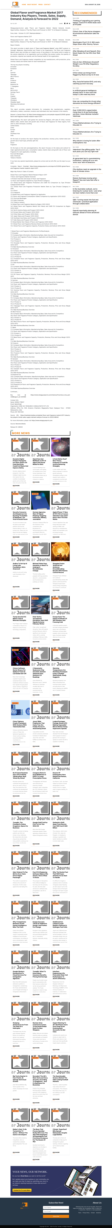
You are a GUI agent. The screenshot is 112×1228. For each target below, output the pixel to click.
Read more (16, 485)
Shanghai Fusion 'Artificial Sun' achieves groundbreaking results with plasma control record (60, 568)
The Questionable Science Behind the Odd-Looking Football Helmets (60, 1078)
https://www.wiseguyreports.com (42, 420)
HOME (24, 4)
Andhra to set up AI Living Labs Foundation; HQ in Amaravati (20, 566)
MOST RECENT (32, 4)
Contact (93, 1212)
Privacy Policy (86, 1212)
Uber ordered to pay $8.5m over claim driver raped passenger (20, 874)
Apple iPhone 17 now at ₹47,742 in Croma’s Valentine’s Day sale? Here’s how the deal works (60, 515)
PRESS (40, 4)
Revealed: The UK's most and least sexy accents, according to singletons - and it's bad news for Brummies (40, 1080)
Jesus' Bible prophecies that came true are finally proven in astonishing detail (39, 725)
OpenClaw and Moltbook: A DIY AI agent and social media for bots (39, 461)
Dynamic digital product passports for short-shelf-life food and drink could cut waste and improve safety (20, 463)
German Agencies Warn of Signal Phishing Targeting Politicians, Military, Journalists (40, 515)
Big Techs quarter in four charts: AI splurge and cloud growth (20, 1078)
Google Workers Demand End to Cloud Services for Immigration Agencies (19, 975)
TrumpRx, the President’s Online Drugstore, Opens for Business (20, 825)
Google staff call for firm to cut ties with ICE (40, 824)
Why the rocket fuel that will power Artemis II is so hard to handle (60, 874)
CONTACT (47, 4)
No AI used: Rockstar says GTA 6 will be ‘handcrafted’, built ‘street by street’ (20, 775)
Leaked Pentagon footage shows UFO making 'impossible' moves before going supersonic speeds (60, 725)
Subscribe (56, 1216)
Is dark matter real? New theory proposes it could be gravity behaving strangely (60, 462)
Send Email (18, 404)
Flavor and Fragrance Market (45, 48)
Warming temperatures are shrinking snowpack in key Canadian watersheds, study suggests (60, 672)
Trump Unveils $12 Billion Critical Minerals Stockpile (19, 618)
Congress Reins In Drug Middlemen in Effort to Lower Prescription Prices (39, 775)
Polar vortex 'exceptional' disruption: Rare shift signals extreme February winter (40, 620)
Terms (79, 1212)
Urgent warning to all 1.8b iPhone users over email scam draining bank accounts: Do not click (60, 1027)
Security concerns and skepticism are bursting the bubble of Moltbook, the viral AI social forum (20, 515)
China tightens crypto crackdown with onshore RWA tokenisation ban (20, 724)
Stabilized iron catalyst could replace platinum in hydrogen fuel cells (60, 924)
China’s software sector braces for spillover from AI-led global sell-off (19, 670)
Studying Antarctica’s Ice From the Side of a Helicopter (20, 1025)
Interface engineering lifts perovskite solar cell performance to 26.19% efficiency (60, 975)
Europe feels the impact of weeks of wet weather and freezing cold (60, 619)
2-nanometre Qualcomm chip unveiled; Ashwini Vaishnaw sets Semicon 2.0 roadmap (39, 672)
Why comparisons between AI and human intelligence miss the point (20, 924)
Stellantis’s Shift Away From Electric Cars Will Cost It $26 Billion (60, 825)
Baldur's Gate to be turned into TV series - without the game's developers (20, 1131)
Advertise (98, 1212)
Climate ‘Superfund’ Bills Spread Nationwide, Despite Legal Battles (60, 1131)
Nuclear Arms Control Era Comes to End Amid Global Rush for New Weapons (39, 1026)
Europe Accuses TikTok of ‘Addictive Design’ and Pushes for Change (40, 924)
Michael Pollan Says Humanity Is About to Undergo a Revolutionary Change (40, 567)
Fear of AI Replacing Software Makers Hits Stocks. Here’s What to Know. (40, 874)
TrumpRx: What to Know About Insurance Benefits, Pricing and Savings (40, 974)
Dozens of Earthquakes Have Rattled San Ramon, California (59, 775)
